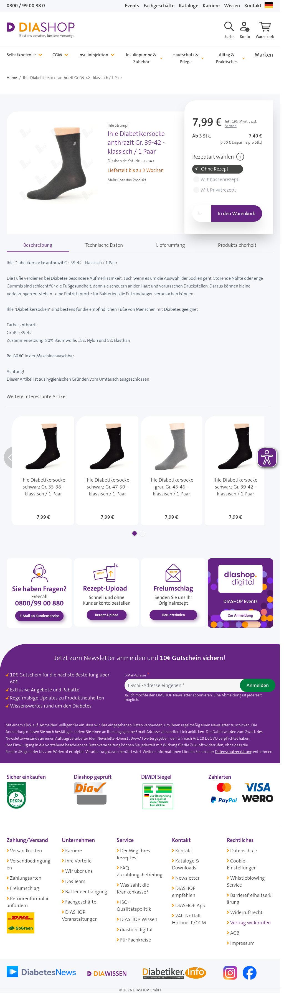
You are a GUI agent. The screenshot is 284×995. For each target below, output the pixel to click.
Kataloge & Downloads (185, 864)
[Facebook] (249, 972)
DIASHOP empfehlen (184, 892)
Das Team (75, 881)
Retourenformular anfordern (28, 902)
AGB (234, 933)
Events (132, 5)
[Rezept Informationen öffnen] (240, 157)
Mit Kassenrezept (220, 179)
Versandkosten (26, 850)
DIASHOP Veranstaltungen (80, 915)
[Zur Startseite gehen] (41, 30)
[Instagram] (230, 972)
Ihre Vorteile (78, 860)
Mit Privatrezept (218, 190)
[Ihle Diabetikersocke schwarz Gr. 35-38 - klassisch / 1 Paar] (43, 470)
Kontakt (253, 5)
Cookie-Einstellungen (242, 864)
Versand (231, 126)
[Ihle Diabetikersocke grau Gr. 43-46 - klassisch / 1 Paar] (171, 470)
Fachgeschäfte (159, 5)
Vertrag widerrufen (250, 922)
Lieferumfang (170, 245)
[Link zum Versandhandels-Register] (158, 796)
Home (12, 77)
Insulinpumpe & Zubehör (141, 58)
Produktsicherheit (237, 245)
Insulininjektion (93, 55)
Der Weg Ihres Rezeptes (133, 854)
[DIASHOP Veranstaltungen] (240, 592)
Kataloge (188, 5)
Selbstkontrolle (21, 55)
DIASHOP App (190, 905)
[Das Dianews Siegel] (96, 795)
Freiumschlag (24, 888)
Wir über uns (79, 871)
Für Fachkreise (135, 940)
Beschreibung (37, 245)
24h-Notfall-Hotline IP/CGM (189, 919)
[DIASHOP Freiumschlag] (173, 592)
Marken (264, 54)
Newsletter (187, 878)
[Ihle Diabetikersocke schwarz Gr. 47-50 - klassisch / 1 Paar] (107, 470)
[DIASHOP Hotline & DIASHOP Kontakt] (39, 592)
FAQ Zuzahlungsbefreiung (140, 871)
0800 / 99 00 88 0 (26, 5)
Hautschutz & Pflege (186, 58)
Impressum (242, 943)
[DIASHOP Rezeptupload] (106, 592)
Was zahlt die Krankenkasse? (133, 888)
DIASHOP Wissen (138, 919)
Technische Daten (104, 245)
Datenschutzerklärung (233, 751)
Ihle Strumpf (118, 125)
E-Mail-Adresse (136, 675)
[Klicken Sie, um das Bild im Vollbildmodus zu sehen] (56, 164)
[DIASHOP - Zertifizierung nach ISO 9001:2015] (29, 795)
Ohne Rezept (215, 169)
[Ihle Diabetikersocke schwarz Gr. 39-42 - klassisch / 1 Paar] (236, 470)
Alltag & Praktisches (227, 58)
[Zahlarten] (240, 795)
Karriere (211, 5)
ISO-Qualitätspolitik (134, 905)
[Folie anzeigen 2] (142, 533)
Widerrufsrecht (246, 912)
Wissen (232, 5)
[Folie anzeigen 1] (134, 533)
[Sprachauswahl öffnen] (268, 5)
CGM (57, 55)
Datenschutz (243, 850)
